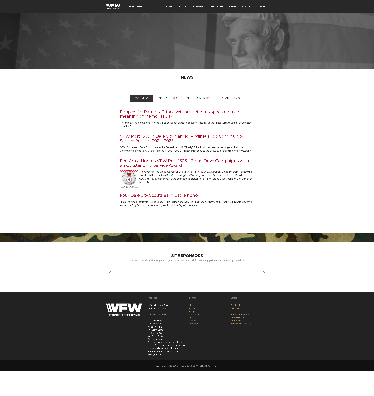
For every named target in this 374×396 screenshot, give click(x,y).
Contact (192, 321)
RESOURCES (216, 6)
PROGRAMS (197, 6)
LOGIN (261, 6)
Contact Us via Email (157, 314)
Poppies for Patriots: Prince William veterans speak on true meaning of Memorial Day (179, 114)
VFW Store (236, 321)
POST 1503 (135, 6)
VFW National (237, 317)
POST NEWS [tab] (141, 98)
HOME (169, 6)
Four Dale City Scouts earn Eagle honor (159, 195)
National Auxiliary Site (241, 324)
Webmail (235, 308)
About (192, 308)
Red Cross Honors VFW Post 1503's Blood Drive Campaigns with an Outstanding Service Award (184, 163)
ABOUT (181, 6)
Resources (194, 314)
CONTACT (247, 6)
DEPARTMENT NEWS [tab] (198, 98)
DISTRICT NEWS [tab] (167, 98)
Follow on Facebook (240, 314)
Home (192, 305)
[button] (110, 272)
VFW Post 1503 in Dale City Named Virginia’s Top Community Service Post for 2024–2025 (181, 138)
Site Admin (236, 305)
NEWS (232, 6)
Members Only (196, 324)
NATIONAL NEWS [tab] (230, 98)
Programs (193, 311)
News (191, 317)
